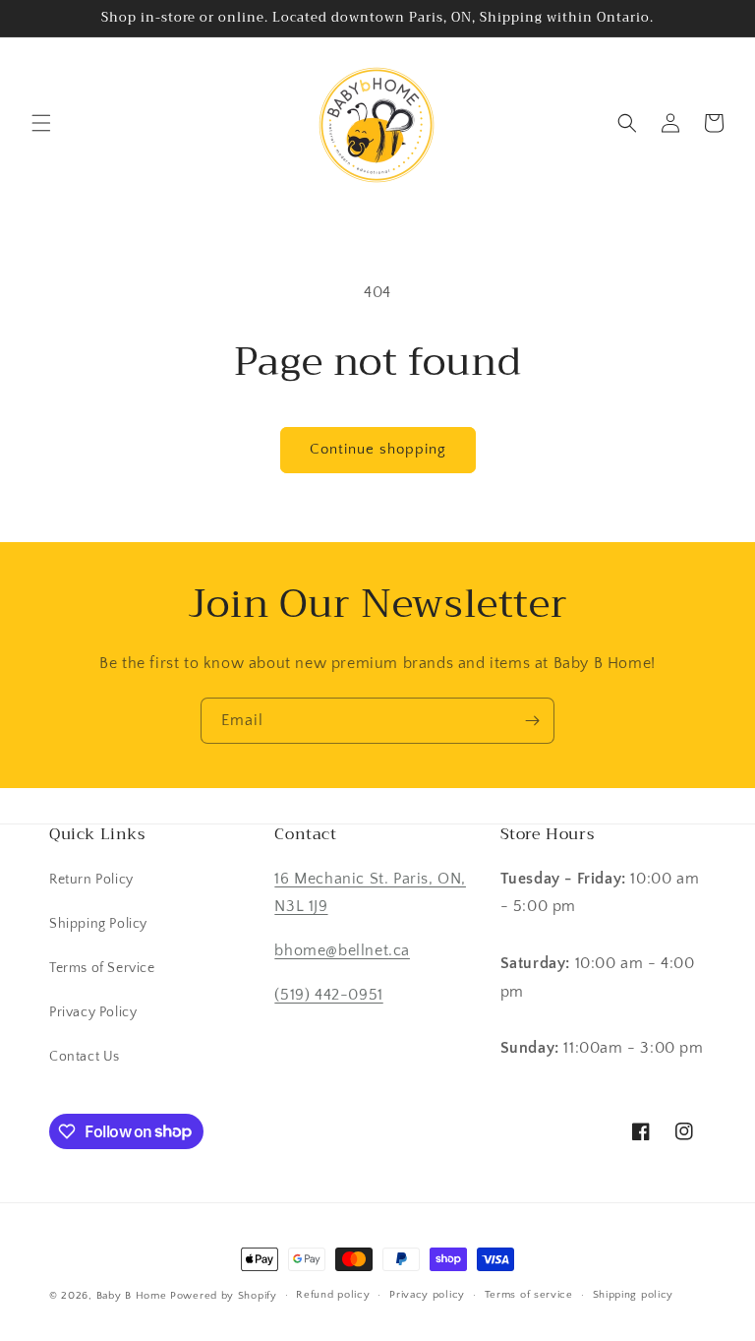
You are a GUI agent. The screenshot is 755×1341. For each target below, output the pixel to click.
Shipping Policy (98, 924)
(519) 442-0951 (328, 995)
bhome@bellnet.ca (342, 950)
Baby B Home (131, 1296)
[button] (41, 123)
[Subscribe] (531, 721)
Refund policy (333, 1295)
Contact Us (84, 1057)
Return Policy (91, 879)
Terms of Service (102, 968)
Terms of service (529, 1295)
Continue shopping (378, 449)
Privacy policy (427, 1295)
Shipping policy (633, 1295)
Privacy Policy (93, 1012)
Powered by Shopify (223, 1296)
